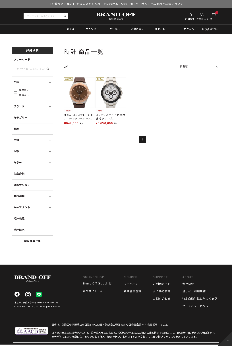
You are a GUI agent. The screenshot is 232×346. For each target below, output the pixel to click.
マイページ (131, 284)
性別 (16, 140)
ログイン (189, 29)
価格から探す (22, 185)
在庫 (16, 82)
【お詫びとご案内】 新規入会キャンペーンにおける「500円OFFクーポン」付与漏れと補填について (116, 4)
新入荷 (71, 29)
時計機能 (19, 218)
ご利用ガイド (162, 284)
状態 (16, 151)
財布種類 (19, 196)
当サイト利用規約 (194, 291)
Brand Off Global (95, 283)
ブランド (91, 29)
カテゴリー (113, 29)
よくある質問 (162, 291)
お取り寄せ (137, 29)
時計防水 (19, 229)
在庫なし (24, 95)
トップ (15, 38)
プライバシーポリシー (197, 306)
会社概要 (188, 284)
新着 (16, 128)
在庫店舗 (19, 173)
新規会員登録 (210, 29)
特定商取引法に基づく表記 (200, 298)
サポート (160, 29)
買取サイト (90, 291)
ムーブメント (22, 207)
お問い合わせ (162, 298)
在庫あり (24, 89)
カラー (18, 162)
